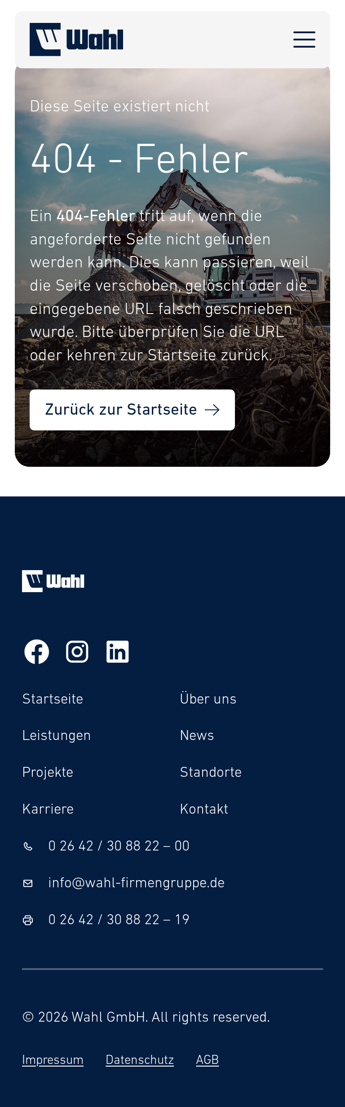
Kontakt (204, 809)
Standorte (211, 773)
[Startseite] (53, 588)
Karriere (48, 809)
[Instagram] (77, 655)
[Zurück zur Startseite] (77, 39)
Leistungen (56, 736)
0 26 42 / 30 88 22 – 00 (119, 846)
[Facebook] (37, 655)
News (197, 736)
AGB (207, 1060)
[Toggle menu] (304, 39)
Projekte (47, 773)
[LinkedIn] (118, 655)
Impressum (53, 1060)
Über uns (208, 699)
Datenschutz (140, 1060)
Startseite (52, 699)
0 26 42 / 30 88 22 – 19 (119, 920)
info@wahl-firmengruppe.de (136, 883)
